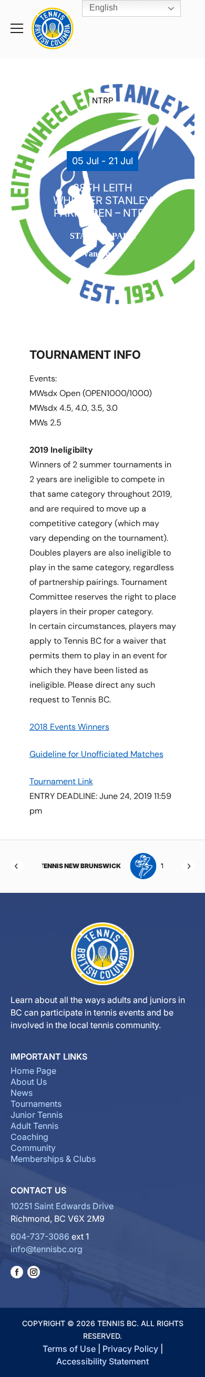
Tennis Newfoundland (125, 866)
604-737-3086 (40, 1236)
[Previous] (17, 866)
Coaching (29, 1137)
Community (33, 1148)
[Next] (188, 866)
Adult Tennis (34, 1125)
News (22, 1092)
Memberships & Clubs (53, 1159)
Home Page (33, 1070)
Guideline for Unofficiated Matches (96, 754)
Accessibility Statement (102, 1361)
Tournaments (36, 1103)
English (102, 7)
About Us (29, 1081)
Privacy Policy (130, 1348)
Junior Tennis (37, 1114)
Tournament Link (61, 781)
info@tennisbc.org (47, 1249)
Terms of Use (69, 1348)
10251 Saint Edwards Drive (62, 1206)
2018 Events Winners (69, 726)
